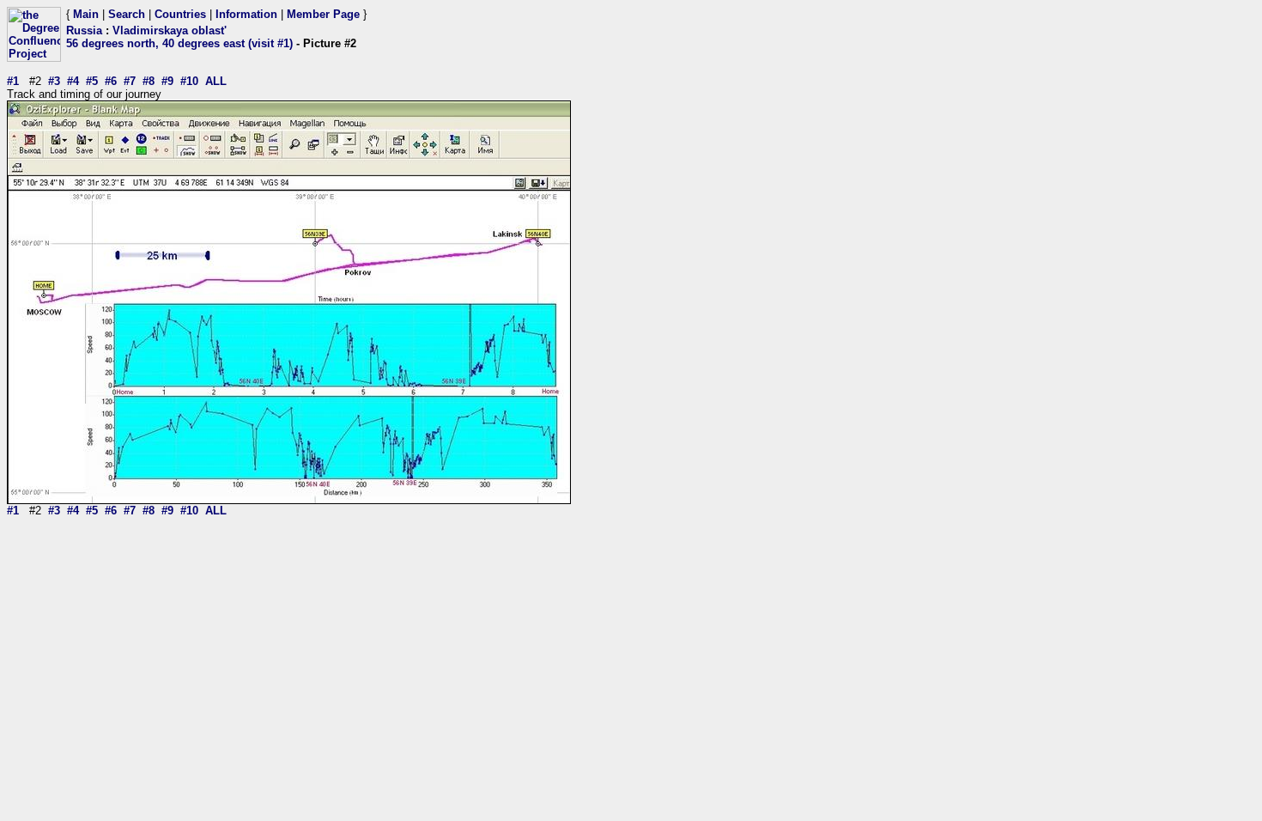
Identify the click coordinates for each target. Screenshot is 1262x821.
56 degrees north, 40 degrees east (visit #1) (179, 43)
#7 (130, 81)
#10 (189, 81)
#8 (149, 81)
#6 (111, 81)
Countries (180, 14)
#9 (167, 81)
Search (126, 14)
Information (246, 14)
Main (86, 14)
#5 (92, 81)
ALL (216, 81)
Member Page (323, 14)
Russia (84, 30)
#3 (54, 81)
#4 (73, 81)
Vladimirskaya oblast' (169, 30)
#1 (13, 81)
